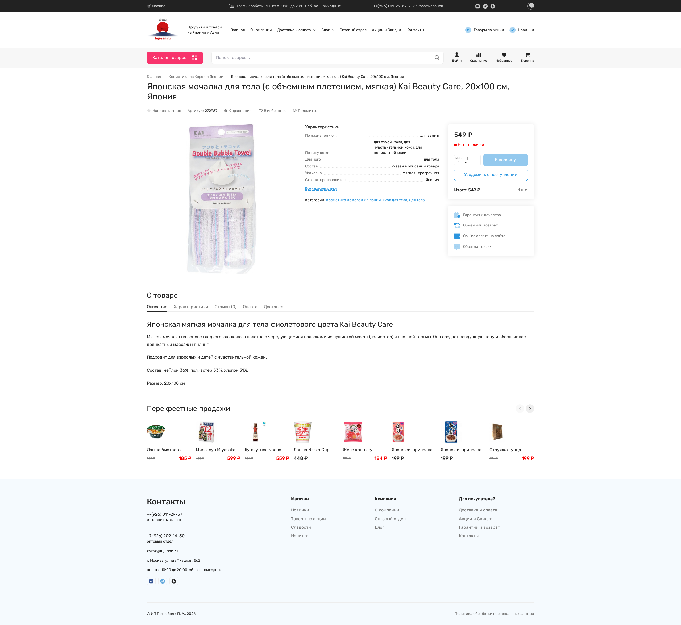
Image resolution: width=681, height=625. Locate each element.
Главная (238, 30)
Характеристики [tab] (191, 306)
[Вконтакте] (477, 6)
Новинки (526, 30)
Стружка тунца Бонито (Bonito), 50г (509, 450)
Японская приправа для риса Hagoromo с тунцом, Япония (462, 450)
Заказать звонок (428, 6)
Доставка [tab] (273, 306)
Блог (325, 30)
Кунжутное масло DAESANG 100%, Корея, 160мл (263, 450)
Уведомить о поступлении (490, 174)
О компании (261, 30)
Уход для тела (395, 200)
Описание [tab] (157, 306)
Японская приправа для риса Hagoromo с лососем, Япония (413, 450)
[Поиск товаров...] (437, 58)
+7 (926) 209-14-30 (166, 535)
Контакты (415, 30)
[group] (222, 199)
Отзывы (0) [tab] (225, 306)
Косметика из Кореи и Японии (196, 76)
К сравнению (240, 111)
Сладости (301, 527)
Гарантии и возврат (479, 527)
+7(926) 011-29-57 (390, 6)
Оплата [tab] (250, 306)
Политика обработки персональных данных (494, 613)
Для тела (417, 200)
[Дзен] (492, 6)
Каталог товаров (169, 57)
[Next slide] (530, 408)
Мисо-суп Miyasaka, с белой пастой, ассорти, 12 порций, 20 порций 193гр (218, 450)
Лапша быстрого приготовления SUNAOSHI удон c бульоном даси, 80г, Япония (167, 450)
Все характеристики (321, 188)
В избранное (275, 111)
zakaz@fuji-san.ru (162, 551)
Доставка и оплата (294, 30)
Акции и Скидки (386, 30)
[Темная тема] (530, 6)
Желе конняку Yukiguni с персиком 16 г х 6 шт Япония (364, 450)
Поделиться (308, 111)
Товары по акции (489, 30)
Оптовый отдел (353, 30)
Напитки (300, 535)
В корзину (505, 159)
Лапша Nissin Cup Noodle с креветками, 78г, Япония (316, 450)
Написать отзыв (166, 111)
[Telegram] (485, 6)
